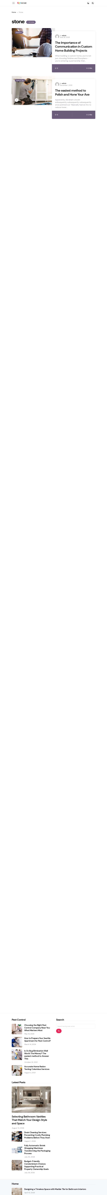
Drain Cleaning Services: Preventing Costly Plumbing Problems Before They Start (37, 1135)
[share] (16, 52)
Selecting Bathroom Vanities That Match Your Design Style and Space (29, 1120)
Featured (19, 32)
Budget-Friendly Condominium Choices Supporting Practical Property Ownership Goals (36, 1165)
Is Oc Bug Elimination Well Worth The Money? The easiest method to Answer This (36, 1055)
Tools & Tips (20, 80)
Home (14, 12)
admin (64, 36)
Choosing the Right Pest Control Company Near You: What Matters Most (37, 1028)
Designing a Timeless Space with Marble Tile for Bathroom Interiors (55, 1189)
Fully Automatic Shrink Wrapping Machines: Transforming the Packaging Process (37, 1149)
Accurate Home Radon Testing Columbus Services (36, 1067)
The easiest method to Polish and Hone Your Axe (72, 92)
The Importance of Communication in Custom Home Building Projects (73, 47)
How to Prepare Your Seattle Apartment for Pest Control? (37, 1039)
